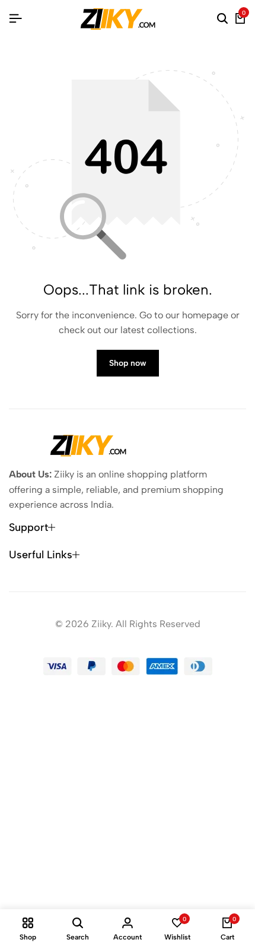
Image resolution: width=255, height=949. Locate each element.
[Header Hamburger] (15, 19)
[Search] (222, 19)
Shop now (127, 363)
